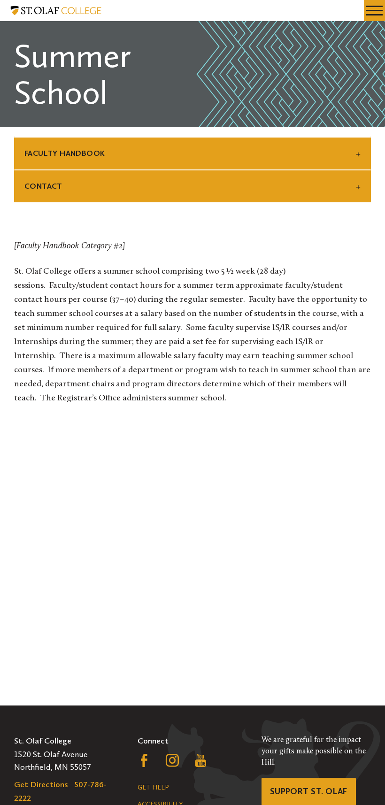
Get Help (153, 787)
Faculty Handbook (64, 153)
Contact (43, 186)
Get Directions (41, 784)
